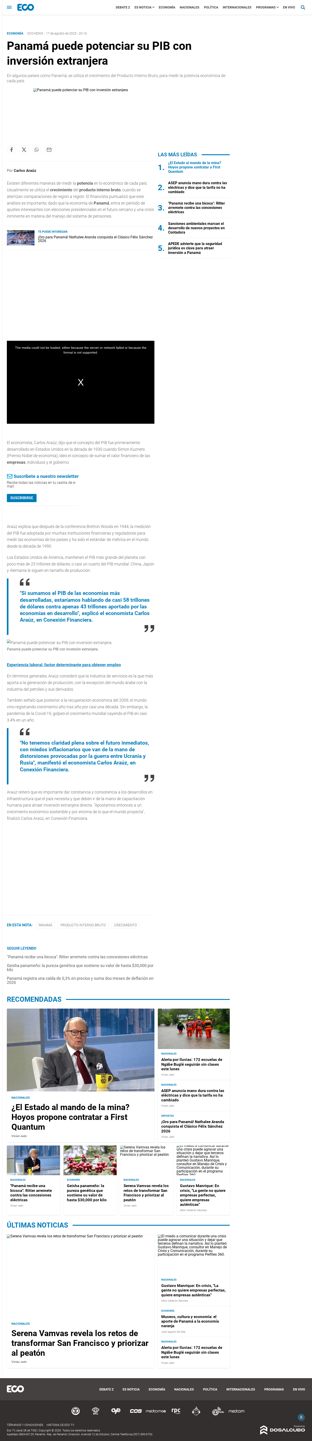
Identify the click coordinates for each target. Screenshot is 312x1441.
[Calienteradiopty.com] (196, 1414)
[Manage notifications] (301, 1417)
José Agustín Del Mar (173, 1331)
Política (211, 7)
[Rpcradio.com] (176, 1414)
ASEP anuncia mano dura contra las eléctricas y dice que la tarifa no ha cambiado (197, 187)
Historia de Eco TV (60, 1425)
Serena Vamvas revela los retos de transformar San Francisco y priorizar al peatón (146, 1192)
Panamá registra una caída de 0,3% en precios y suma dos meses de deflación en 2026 (80, 980)
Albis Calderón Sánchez (193, 1210)
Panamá (45, 925)
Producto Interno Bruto (83, 925)
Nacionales (189, 7)
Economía (167, 7)
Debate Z (123, 7)
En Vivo (289, 7)
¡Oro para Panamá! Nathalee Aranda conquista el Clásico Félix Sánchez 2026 (95, 239)
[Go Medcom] (156, 1414)
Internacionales (237, 7)
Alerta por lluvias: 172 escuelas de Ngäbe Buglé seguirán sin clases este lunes (191, 1064)
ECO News (35, 33)
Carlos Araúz (25, 170)
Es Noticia (143, 7)
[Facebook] (11, 149)
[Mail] (49, 149)
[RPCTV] (96, 1414)
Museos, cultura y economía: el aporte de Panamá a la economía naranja (190, 1321)
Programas (266, 7)
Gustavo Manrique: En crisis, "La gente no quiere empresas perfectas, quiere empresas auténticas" (202, 1195)
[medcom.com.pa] (236, 1414)
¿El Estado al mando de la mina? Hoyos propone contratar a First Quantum (194, 167)
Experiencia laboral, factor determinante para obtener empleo (64, 664)
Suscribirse (21, 498)
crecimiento (125, 925)
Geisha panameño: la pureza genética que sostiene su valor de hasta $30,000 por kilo (80, 967)
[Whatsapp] (36, 149)
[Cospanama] (136, 1414)
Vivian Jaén (19, 1136)
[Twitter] (24, 149)
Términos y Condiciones (25, 1425)
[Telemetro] (76, 1414)
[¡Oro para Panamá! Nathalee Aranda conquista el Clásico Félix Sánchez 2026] (20, 244)
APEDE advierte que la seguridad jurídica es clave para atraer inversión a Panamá (195, 248)
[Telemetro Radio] (216, 1414)
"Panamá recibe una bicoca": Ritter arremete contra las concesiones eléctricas (77, 956)
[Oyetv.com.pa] (116, 1414)
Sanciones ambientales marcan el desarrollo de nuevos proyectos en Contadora (196, 227)
